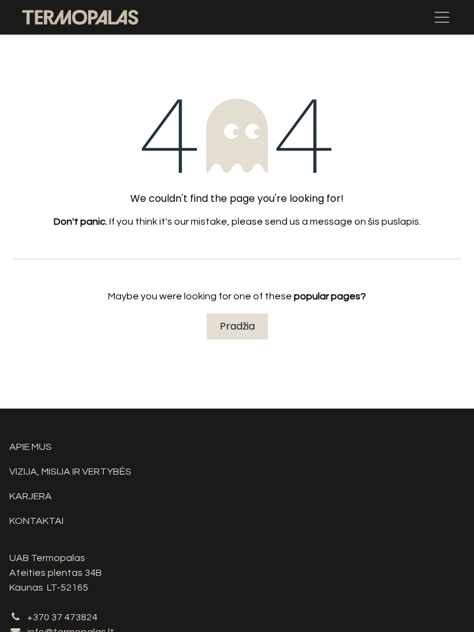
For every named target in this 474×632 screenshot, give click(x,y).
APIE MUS (30, 447)
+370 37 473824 (62, 617)
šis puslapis (393, 222)
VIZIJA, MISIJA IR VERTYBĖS (70, 471)
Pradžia (237, 326)
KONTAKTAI (36, 521)
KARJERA (30, 496)
